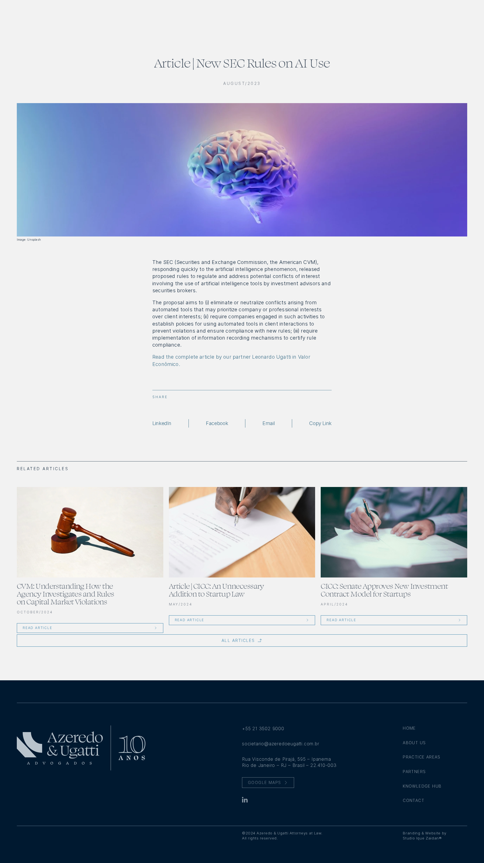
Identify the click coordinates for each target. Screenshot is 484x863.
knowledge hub (422, 786)
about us (414, 742)
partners (414, 771)
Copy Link (320, 423)
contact (413, 800)
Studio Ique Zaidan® (422, 838)
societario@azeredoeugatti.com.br (280, 743)
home (409, 728)
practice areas (422, 757)
